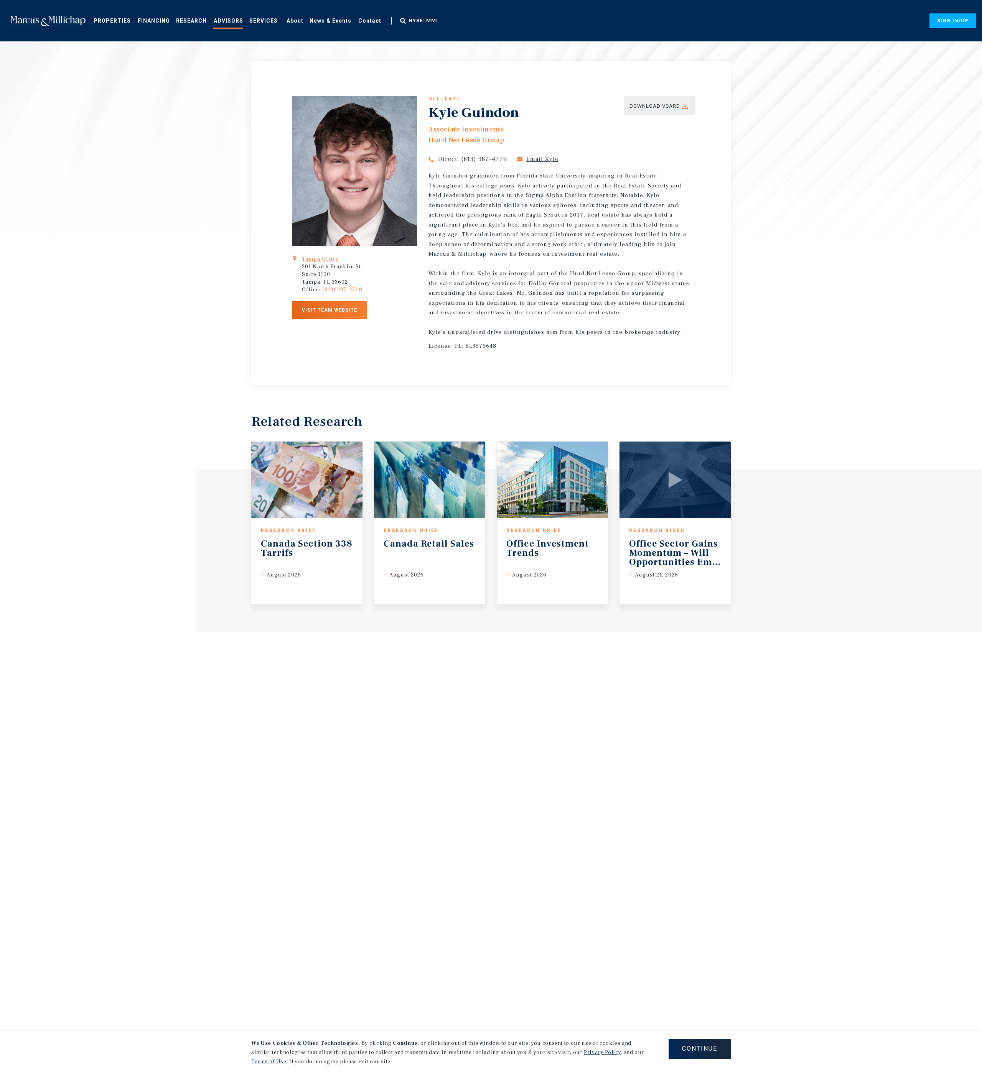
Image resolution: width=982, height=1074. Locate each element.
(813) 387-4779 (484, 159)
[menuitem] (112, 20)
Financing (154, 21)
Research (191, 21)
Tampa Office (320, 259)
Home (48, 20)
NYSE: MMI (423, 20)
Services (263, 21)
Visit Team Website (329, 310)
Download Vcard (654, 106)
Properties (112, 21)
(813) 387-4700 (342, 289)
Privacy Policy (602, 1052)
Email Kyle (542, 159)
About (295, 21)
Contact (369, 21)
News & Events (330, 21)
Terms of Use (269, 1061)
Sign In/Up (953, 20)
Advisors (228, 21)
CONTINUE (699, 1048)
